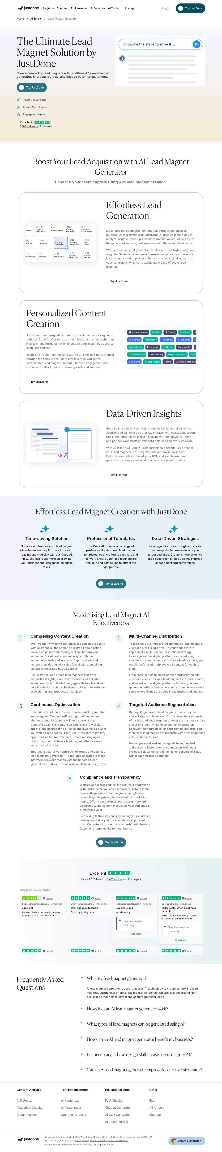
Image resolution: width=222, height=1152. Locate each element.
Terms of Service (98, 1140)
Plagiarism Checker (30, 1107)
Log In (166, 8)
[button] (142, 979)
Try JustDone (119, 281)
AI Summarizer (27, 1114)
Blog (152, 1100)
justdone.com (52, 1144)
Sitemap (155, 1114)
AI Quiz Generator (117, 1114)
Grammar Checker (73, 1114)
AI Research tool (116, 1122)
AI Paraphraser (71, 1107)
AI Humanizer (70, 1100)
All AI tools (156, 1107)
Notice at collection (118, 1140)
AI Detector (24, 1100)
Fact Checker (114, 1100)
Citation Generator (118, 1107)
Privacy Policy (82, 1140)
